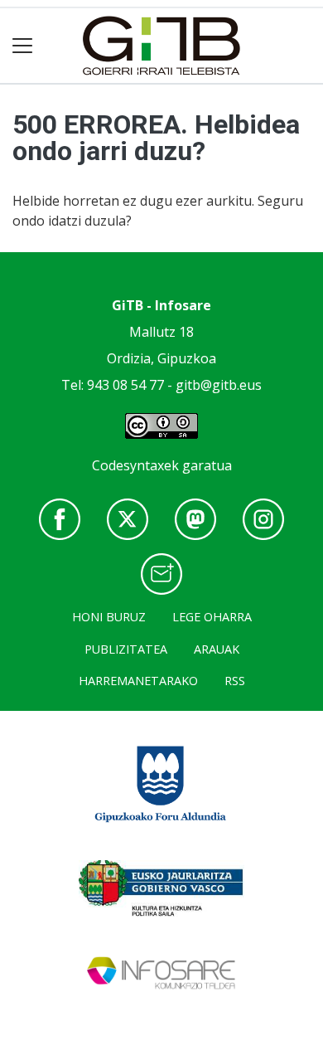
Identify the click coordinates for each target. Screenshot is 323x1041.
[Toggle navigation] (23, 46)
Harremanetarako (138, 680)
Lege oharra (212, 617)
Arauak (216, 649)
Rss (234, 680)
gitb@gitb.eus (219, 385)
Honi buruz (109, 617)
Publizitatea (125, 649)
